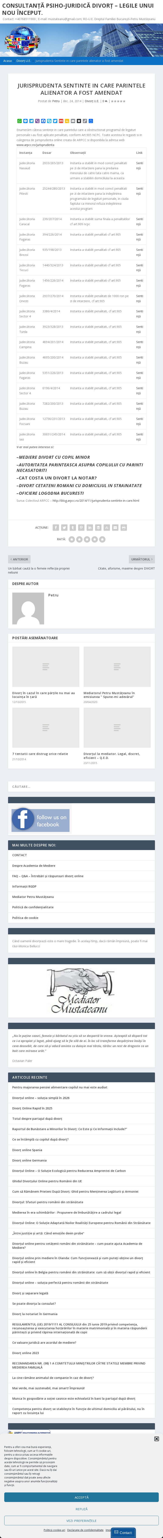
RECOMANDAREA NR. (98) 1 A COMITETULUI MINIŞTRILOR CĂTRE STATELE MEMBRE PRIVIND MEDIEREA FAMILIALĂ (78, 1365)
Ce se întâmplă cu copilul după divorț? (40, 1139)
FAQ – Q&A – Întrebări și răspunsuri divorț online (47, 876)
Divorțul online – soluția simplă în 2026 (40, 1098)
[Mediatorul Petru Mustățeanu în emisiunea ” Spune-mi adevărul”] (117, 667)
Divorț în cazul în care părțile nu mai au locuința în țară (43, 695)
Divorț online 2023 (25, 1353)
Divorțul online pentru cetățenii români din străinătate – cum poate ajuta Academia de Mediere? (77, 1245)
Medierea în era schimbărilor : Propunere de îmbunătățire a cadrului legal (66, 1212)
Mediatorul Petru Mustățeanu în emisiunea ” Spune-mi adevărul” (109, 695)
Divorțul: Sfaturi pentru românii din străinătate (47, 1202)
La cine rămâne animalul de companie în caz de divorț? (53, 1378)
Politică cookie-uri (54, 1530)
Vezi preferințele (81, 1521)
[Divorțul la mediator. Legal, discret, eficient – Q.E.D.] (117, 728)
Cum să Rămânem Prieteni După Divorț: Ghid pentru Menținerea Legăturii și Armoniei (75, 1191)
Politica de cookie (25, 918)
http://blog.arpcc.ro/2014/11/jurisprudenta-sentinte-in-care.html (96, 501)
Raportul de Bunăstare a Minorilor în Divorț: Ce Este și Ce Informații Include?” (69, 1129)
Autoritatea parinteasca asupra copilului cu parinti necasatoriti (80, 467)
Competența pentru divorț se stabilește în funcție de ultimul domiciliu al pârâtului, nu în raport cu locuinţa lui (78, 1411)
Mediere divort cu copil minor (54, 457)
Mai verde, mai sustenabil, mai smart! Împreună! (48, 1388)
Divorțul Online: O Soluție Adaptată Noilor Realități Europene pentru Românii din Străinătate (81, 1223)
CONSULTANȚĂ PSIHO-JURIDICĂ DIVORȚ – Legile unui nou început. (78, 9)
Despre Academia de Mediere (33, 866)
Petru (56, 101)
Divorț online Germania (29, 1160)
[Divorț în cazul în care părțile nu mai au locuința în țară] (45, 667)
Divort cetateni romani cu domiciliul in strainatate (80, 485)
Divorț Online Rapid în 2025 (32, 1108)
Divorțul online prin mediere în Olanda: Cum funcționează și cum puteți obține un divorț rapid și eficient (77, 1260)
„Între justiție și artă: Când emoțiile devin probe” (48, 1233)
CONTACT (19, 855)
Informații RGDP (24, 886)
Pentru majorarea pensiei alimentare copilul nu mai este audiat (59, 1087)
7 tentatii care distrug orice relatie (40, 754)
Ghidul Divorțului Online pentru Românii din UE (47, 1181)
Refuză (81, 1509)
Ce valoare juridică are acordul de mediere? (44, 1343)
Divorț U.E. (92, 101)
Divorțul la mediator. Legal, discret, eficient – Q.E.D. (112, 756)
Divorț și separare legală (30, 1293)
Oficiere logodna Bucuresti (51, 493)
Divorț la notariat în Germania (35, 1314)
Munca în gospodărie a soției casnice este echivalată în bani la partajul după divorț (73, 1398)
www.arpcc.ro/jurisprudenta (35, 145)
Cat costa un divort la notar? (58, 478)
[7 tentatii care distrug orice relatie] (45, 728)
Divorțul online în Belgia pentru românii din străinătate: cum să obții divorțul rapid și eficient (81, 1272)
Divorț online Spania (27, 1150)
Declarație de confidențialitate (85, 1530)
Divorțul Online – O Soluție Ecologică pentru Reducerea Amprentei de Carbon (69, 1171)
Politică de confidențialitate (32, 907)
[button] (157, 1439)
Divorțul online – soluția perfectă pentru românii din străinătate (60, 1283)
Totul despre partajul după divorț (37, 1119)
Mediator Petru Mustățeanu (33, 897)
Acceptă (82, 1497)
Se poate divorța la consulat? (34, 1304)
